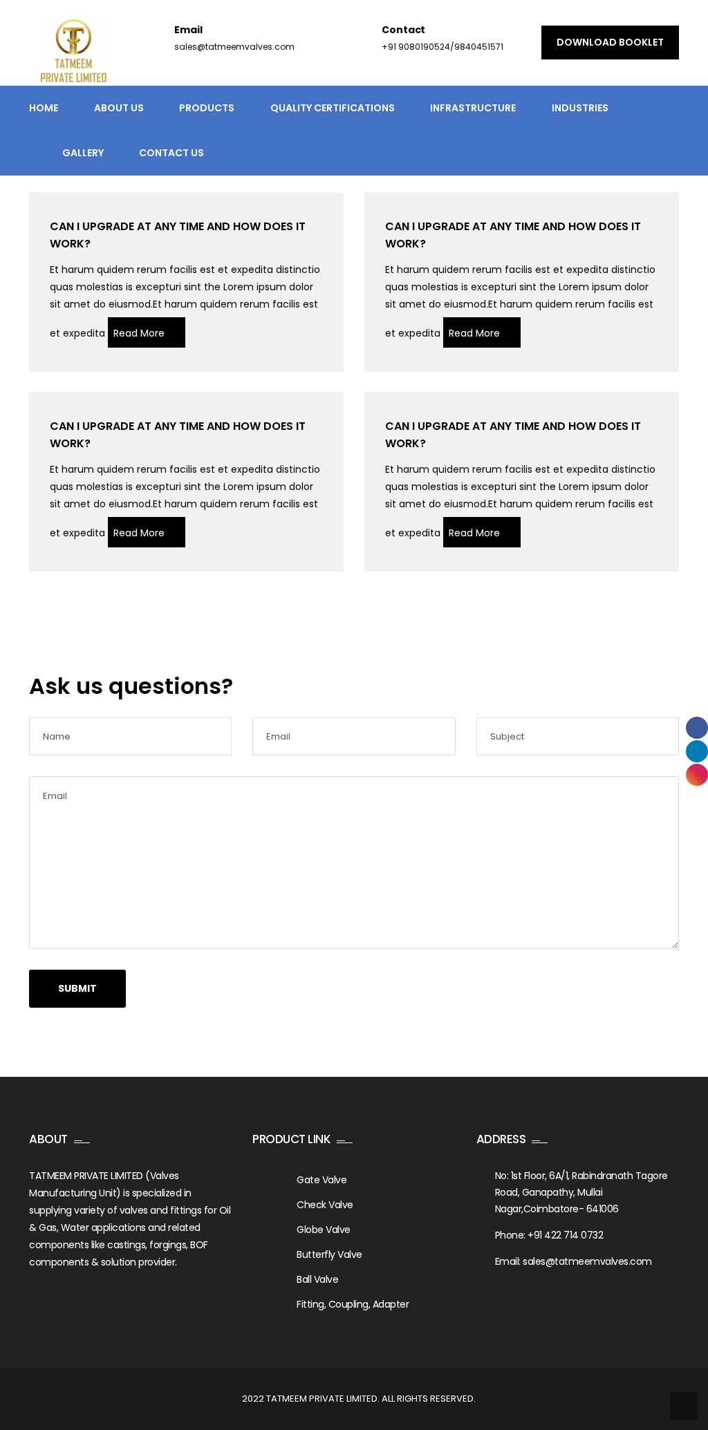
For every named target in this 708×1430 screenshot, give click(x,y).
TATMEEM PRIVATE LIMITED (322, 1398)
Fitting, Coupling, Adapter (353, 1304)
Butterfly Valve (329, 1254)
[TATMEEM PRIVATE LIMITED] (73, 51)
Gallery (83, 153)
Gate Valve (321, 1180)
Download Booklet (610, 42)
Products (206, 108)
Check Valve (325, 1205)
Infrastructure (473, 108)
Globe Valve (324, 1229)
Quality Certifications (332, 108)
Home (43, 108)
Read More (139, 333)
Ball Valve (317, 1279)
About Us (119, 108)
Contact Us (171, 153)
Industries (580, 108)
